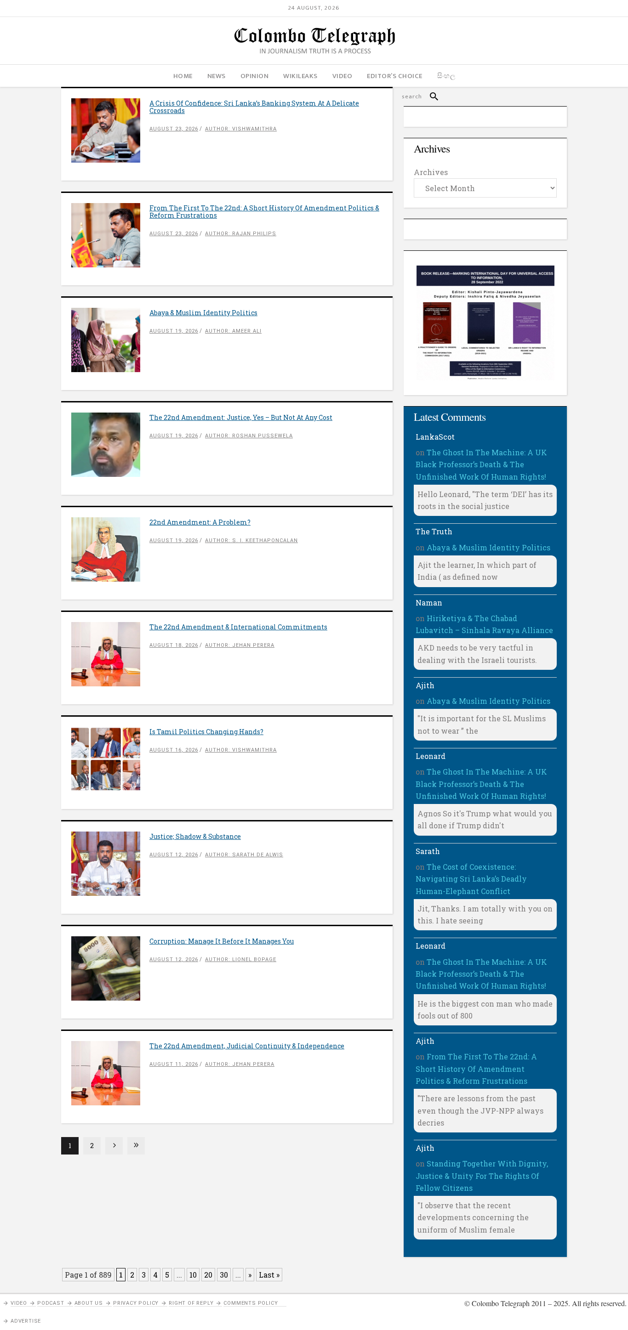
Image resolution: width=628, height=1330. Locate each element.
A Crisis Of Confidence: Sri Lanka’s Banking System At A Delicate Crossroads (254, 107)
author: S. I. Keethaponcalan (251, 540)
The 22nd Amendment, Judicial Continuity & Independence (246, 1045)
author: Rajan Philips (240, 234)
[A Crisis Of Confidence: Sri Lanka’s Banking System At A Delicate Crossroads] (110, 130)
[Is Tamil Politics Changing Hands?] (110, 759)
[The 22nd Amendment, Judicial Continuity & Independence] (110, 1073)
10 (193, 1274)
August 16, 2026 (173, 750)
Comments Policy (250, 1303)
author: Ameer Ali (233, 331)
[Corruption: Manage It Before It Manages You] (110, 968)
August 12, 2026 (173, 855)
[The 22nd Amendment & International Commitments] (110, 654)
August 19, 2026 (173, 331)
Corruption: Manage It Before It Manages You (221, 941)
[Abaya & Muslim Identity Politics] (110, 340)
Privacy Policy (136, 1303)
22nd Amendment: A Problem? (200, 522)
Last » (269, 1274)
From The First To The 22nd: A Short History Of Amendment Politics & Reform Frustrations (264, 212)
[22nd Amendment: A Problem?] (110, 549)
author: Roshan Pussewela (249, 436)
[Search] (430, 96)
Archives (431, 172)
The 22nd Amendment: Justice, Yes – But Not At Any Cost (240, 417)
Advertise (26, 1321)
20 (208, 1274)
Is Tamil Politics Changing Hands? (206, 731)
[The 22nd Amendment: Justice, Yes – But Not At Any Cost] (110, 445)
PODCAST (50, 1303)
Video (19, 1303)
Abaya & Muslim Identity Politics (203, 312)
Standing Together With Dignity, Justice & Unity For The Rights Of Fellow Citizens (482, 1176)
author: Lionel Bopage (240, 959)
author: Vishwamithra (241, 129)
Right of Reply (191, 1303)
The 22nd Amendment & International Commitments (238, 627)
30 (224, 1274)
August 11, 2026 (173, 1064)
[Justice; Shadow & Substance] (110, 864)
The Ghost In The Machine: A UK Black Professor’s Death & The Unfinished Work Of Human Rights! (481, 464)
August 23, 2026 (173, 129)
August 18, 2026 (173, 645)
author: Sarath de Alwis (244, 855)
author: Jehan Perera (239, 645)
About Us (88, 1303)
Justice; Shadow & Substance (195, 836)
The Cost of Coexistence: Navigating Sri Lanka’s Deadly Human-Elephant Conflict (471, 879)
